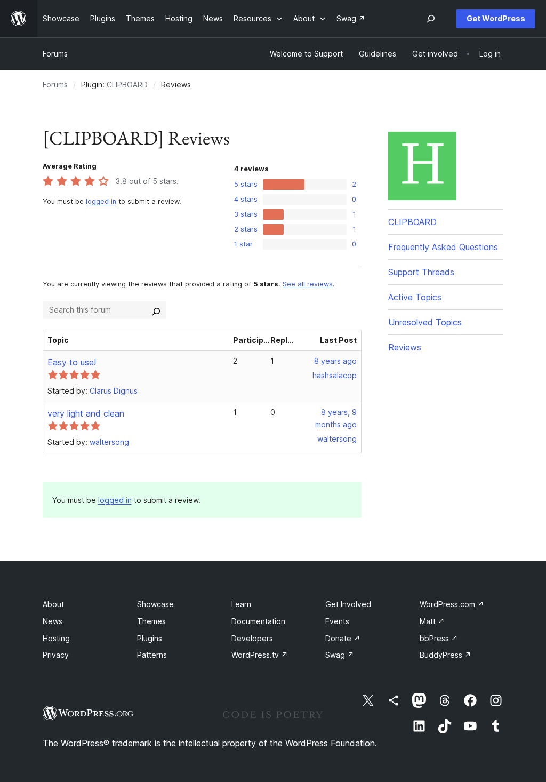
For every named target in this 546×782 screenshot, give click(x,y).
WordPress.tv (259, 654)
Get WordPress (496, 18)
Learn (241, 604)
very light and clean (85, 413)
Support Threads (421, 272)
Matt (432, 621)
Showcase (155, 604)
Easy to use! (71, 362)
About (53, 604)
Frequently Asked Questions (443, 247)
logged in (101, 201)
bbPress (439, 638)
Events (337, 621)
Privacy (56, 654)
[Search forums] (156, 309)
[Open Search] (431, 18)
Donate (342, 638)
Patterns (152, 654)
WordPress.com (452, 604)
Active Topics (414, 297)
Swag (339, 654)
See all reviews (308, 284)
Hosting (56, 638)
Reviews (404, 347)
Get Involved (348, 604)
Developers (252, 638)
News (52, 621)
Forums (55, 53)
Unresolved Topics (425, 322)
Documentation (258, 621)
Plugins (149, 638)
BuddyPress (445, 654)
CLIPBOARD (127, 84)
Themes (151, 621)
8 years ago (335, 360)
